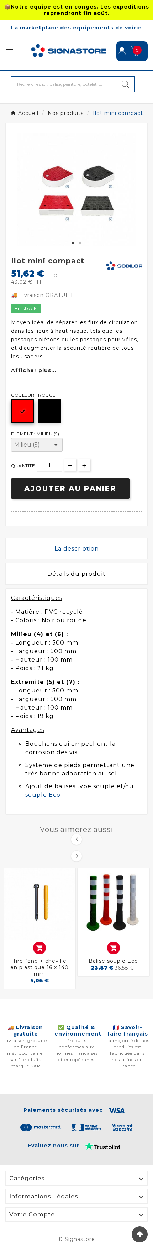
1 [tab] (72, 243)
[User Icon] (122, 51)
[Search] (125, 84)
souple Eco (42, 794)
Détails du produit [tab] (76, 573)
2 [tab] (80, 243)
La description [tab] (76, 548)
